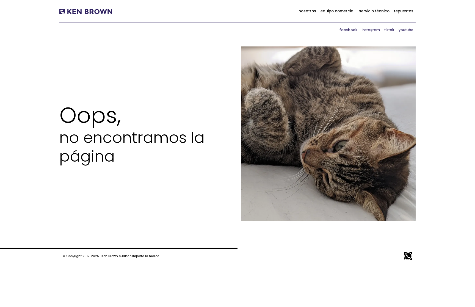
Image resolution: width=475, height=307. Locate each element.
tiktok (389, 29)
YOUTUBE (406, 29)
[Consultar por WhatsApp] (408, 256)
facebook (348, 29)
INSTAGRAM (371, 29)
